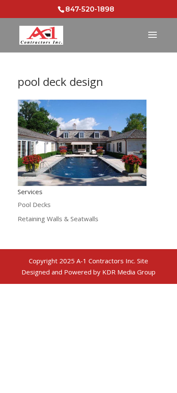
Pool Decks (34, 204)
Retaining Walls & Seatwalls (58, 218)
